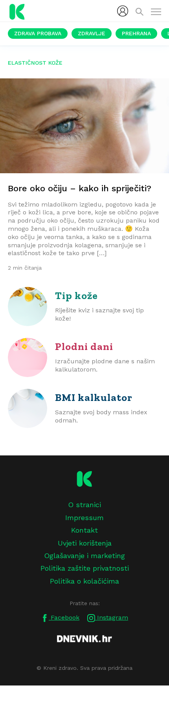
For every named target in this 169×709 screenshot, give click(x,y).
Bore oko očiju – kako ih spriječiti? (79, 188)
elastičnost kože (35, 63)
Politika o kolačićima (84, 581)
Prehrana (136, 33)
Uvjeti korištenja (85, 543)
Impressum (84, 517)
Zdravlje (91, 33)
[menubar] (122, 11)
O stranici (84, 504)
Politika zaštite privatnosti (84, 568)
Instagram (111, 617)
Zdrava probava (37, 33)
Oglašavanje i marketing (84, 555)
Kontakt (84, 530)
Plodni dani (84, 346)
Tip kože (76, 295)
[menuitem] (122, 11)
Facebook (64, 617)
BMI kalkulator (93, 397)
